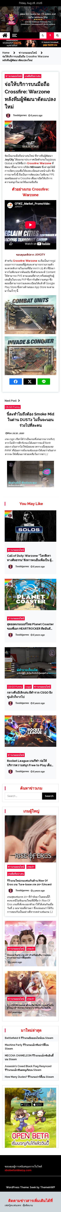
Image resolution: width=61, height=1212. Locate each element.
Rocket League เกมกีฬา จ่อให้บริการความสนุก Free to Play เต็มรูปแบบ (29, 763)
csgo (28, 686)
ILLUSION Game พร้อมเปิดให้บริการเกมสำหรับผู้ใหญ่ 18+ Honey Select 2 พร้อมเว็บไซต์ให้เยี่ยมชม (30, 1006)
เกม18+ (31, 866)
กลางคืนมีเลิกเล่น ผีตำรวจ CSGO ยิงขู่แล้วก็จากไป (29, 695)
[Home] (5, 35)
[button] (43, 35)
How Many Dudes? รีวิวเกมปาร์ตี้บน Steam (29, 1076)
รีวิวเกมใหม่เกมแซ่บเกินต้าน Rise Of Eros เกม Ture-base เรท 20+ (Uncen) (29, 882)
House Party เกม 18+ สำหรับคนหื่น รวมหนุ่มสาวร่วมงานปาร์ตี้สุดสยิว (29, 956)
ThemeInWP (47, 1187)
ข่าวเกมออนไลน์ (13, 76)
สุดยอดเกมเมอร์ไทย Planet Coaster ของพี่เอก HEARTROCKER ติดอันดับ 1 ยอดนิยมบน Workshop (30, 626)
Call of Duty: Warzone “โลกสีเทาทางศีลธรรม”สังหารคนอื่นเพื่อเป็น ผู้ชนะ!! (29, 558)
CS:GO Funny (12, 407)
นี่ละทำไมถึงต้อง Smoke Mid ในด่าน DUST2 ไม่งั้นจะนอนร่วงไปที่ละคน (30, 420)
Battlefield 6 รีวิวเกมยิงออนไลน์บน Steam (29, 1038)
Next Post (11, 400)
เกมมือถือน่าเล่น (33, 76)
